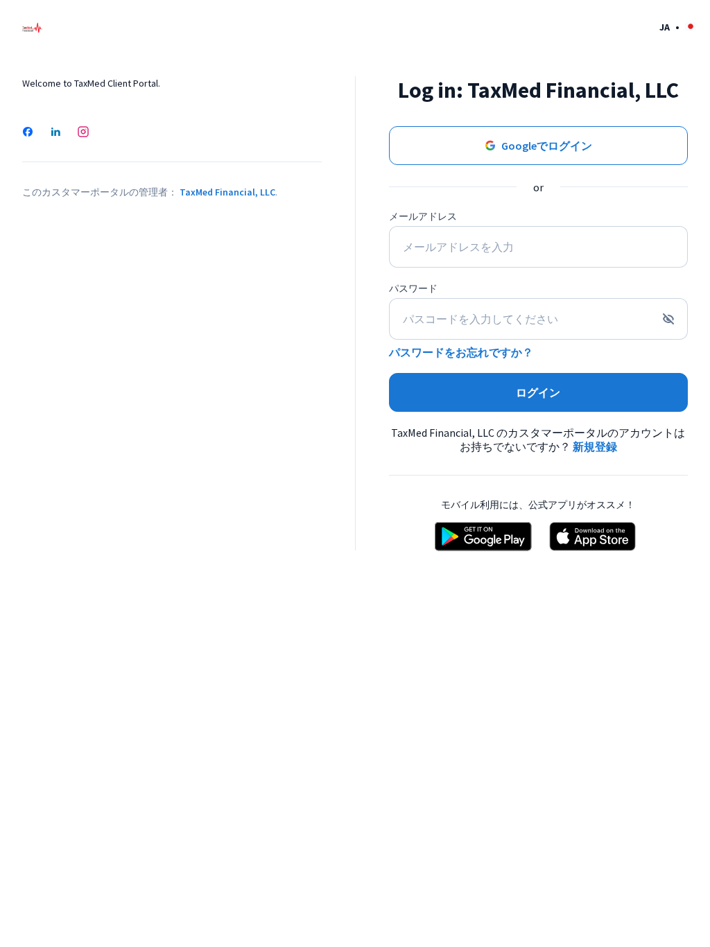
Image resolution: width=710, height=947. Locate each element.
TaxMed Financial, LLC (227, 192)
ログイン (538, 392)
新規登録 (595, 446)
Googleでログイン (546, 146)
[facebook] (27, 133)
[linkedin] (55, 133)
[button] (677, 26)
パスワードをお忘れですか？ (461, 352)
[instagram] (83, 133)
